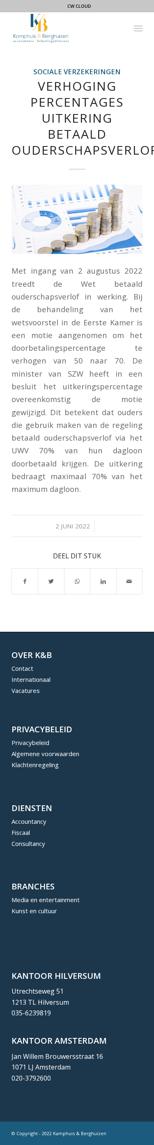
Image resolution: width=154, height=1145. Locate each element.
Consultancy (28, 843)
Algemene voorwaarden (45, 754)
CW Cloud (79, 6)
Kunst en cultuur (34, 911)
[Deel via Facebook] (25, 581)
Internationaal (31, 679)
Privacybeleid (30, 742)
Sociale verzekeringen (77, 71)
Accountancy (28, 821)
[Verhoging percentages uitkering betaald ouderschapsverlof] (77, 219)
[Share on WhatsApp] (77, 581)
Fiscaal (20, 832)
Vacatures (25, 690)
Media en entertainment (45, 900)
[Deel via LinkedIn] (103, 581)
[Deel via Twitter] (51, 581)
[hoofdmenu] (138, 28)
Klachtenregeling (35, 765)
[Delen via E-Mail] (129, 581)
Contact (22, 668)
